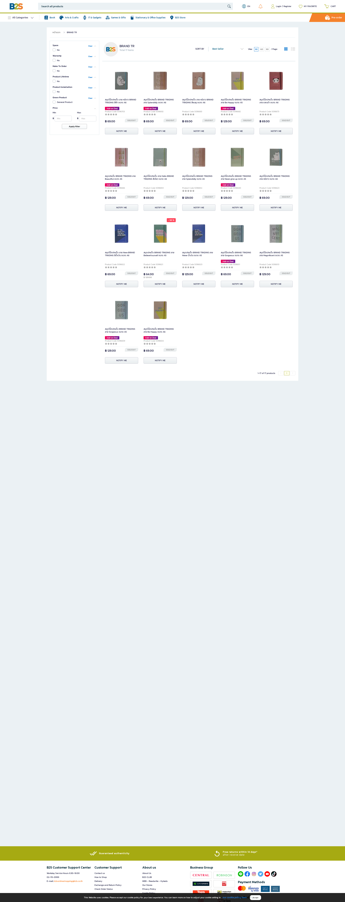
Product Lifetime (61, 76)
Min (54, 112)
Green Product (60, 97)
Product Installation (62, 87)
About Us (146, 873)
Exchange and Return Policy (108, 885)
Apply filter (74, 126)
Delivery (98, 881)
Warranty (57, 55)
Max (79, 112)
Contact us (100, 873)
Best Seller (218, 49)
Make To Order (60, 66)
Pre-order (337, 17)
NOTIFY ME (121, 131)
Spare (55, 45)
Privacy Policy (149, 889)
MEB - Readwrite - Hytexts (155, 881)
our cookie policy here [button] (235, 897)
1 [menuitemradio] (286, 373)
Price (55, 108)
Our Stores (147, 885)
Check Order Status (104, 889)
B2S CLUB (147, 877)
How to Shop (101, 877)
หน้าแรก (56, 32)
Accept (255, 897)
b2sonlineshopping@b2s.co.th (68, 881)
